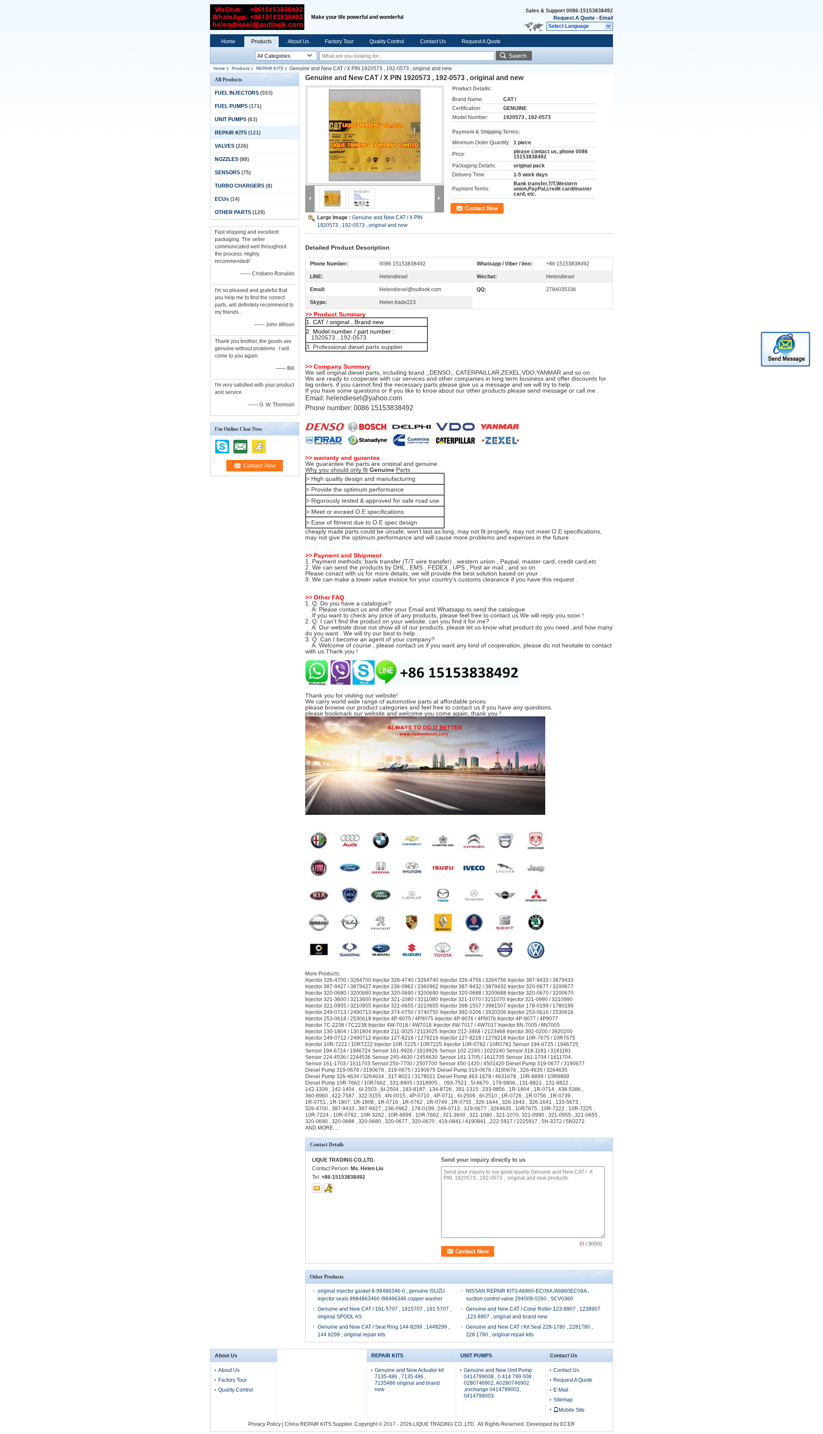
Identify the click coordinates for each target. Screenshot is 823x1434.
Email (606, 18)
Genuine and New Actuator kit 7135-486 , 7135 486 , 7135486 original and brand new (409, 1379)
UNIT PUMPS (230, 119)
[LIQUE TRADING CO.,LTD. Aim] (328, 1188)
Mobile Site (572, 1410)
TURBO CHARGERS (239, 186)
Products (261, 42)
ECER (567, 1424)
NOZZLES (226, 159)
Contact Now (481, 208)
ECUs (222, 199)
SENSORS (227, 173)
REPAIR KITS (269, 68)
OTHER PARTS (233, 212)
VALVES (224, 146)
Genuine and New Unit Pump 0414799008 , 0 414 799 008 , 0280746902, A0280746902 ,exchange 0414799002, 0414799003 (499, 1383)
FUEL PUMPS (231, 106)
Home (228, 42)
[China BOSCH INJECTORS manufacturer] (257, 17)
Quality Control (386, 42)
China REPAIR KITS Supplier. (319, 1424)
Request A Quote (574, 18)
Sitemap (563, 1400)
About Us (298, 42)
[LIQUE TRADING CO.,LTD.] (609, 26)
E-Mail (560, 1390)
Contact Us (433, 42)
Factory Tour (339, 42)
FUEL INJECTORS (237, 93)
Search (517, 56)
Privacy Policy (264, 1424)
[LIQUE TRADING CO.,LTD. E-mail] (316, 1188)
